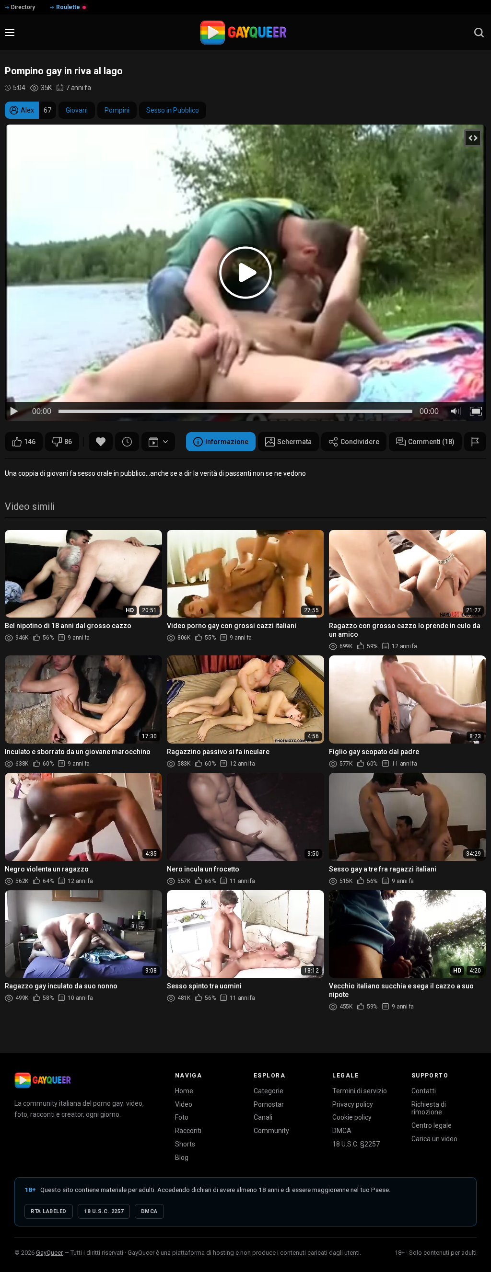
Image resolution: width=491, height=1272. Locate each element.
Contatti (423, 1091)
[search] (479, 32)
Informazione (226, 442)
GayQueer (49, 1252)
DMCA (341, 1130)
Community (271, 1130)
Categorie (268, 1091)
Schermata (294, 442)
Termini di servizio (359, 1091)
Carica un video (434, 1139)
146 (29, 442)
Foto (181, 1117)
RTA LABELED (49, 1211)
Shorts (185, 1144)
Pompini (117, 110)
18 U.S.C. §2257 (356, 1144)
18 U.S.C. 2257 (104, 1211)
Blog (181, 1157)
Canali (263, 1117)
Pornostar (269, 1104)
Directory (23, 7)
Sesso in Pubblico (172, 110)
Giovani (77, 110)
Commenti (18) (431, 442)
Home (184, 1091)
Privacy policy (352, 1104)
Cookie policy (352, 1117)
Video (183, 1104)
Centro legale (431, 1125)
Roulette (68, 7)
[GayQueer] (42, 1080)
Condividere (359, 442)
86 (68, 442)
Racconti (188, 1130)
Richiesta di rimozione (428, 1108)
